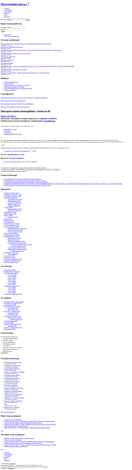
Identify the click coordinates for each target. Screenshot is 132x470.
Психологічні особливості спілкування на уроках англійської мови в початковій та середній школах (31, 50)
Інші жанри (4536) (9, 329)
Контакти (7, 16)
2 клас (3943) (12, 291)
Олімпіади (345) (13, 314)
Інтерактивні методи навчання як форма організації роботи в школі (24, 180)
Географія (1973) (9, 222)
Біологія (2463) (8, 220)
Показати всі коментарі (8, 412)
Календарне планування (10, 349)
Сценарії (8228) (9, 322)
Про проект (7, 12)
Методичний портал (15, 4)
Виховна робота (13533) (11, 236)
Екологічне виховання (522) (16, 241)
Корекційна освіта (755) (11, 252)
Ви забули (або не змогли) (12, 375)
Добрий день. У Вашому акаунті (14, 398)
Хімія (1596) (8, 219)
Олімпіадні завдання (9, 344)
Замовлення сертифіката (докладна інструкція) (15, 107)
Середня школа (13, 154)
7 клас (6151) (12, 281)
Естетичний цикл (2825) (11, 227)
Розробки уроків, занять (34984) (14, 301)
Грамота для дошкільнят (8, 56)
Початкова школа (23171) (12, 286)
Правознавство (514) (17, 251)
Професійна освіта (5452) (12, 271)
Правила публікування (11, 82)
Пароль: (4, 29)
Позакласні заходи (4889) (12, 235)
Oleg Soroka (12, 463)
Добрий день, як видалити (12, 365)
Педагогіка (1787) (9, 256)
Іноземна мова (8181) (10, 198)
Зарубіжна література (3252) (12, 196)
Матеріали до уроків (10, 129)
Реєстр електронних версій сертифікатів (13, 101)
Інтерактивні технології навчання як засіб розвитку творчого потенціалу (26, 182)
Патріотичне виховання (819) (17, 248)
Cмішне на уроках (9, 90)
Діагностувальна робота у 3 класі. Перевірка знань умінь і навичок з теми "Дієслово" (30, 424)
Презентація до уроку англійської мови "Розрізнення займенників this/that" (27, 427)
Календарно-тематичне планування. (12, 47)
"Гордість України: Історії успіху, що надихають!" (16, 53)
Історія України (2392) (14, 209)
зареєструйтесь (16, 161)
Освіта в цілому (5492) (11, 262)
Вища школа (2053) (10, 270)
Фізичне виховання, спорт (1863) (21, 244)
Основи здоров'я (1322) (18, 246)
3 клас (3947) (12, 289)
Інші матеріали (7, 351)
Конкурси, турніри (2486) (12, 311)
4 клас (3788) (12, 287)
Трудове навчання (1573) (11, 225)
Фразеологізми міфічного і (12, 368)
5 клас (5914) (12, 284)
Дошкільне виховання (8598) (13, 294)
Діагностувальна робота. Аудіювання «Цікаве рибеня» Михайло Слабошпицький (29, 421)
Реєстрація (7, 34)
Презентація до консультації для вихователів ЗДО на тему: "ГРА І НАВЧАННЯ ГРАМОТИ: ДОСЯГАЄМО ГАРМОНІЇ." (37, 66)
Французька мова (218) (15, 202)
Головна (6, 8)
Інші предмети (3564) (10, 233)
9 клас (22, 154)
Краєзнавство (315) (14, 239)
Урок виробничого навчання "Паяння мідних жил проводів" (22, 179)
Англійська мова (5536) (15, 199)
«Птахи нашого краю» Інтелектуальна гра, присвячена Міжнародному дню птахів (26, 44)
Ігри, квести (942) (13, 313)
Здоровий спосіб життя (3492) (17, 243)
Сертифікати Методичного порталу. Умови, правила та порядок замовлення (24, 97)
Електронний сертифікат (12, 381)
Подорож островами (7, 63)
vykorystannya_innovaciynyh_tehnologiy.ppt (17, 151)
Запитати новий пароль (11, 36)
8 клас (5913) (12, 279)
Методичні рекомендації (10, 338)
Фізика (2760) (8, 215)
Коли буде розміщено (10, 385)
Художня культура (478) (15, 231)
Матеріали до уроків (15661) (13, 303)
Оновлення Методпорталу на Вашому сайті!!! (18, 88)
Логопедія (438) (13, 254)
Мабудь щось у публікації (12, 407)
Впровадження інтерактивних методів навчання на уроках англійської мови (27, 185)
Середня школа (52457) (11, 273)
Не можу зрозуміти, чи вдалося (13, 388)
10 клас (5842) (12, 276)
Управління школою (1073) (12, 260)
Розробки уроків (8, 340)
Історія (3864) (8, 207)
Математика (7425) (10, 212)
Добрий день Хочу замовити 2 (13, 394)
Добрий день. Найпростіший (13, 391)
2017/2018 (7, 131)
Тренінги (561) (12, 326)
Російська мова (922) (14, 206)
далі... (2, 430)
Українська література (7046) (13, 194)
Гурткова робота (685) (11, 321)
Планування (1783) (10, 305)
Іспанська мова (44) (14, 204)
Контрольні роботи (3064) (12, 306)
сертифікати (49, 121)
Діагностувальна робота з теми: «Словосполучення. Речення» (23, 423)
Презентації (7, 132)
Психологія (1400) (9, 257)
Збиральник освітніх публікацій (14, 87)
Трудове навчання (16, 158)
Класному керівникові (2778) (13, 259)
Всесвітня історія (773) (15, 210)
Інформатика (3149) (10, 214)
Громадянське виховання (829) (17, 249)
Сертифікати (8, 10)
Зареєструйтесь (8, 116)
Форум (6, 13)
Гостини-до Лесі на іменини (13, 419)
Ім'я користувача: (6, 27)
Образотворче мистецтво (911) (17, 228)
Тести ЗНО (6, 345)
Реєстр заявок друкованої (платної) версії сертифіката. (17, 104)
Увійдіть (6, 161)
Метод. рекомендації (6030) (12, 324)
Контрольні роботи (9, 342)
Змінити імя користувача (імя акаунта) (16, 426)
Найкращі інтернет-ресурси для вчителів (16, 85)
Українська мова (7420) (11, 193)
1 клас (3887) (12, 292)
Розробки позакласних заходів (12, 347)
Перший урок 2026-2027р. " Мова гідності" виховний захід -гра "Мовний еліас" (25, 73)
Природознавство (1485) (11, 223)
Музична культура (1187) (15, 230)
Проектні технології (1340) (12, 316)
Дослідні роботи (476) (14, 318)
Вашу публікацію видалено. (12, 362)
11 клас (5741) (12, 274)
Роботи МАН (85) (16, 319)
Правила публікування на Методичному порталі (19, 438)
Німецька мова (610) (14, 201)
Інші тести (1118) (13, 310)
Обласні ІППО (8, 83)
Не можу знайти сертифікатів (13, 401)
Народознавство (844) (14, 238)
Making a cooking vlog (7, 60)
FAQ (5, 15)
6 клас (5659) (12, 283)
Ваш (5, 404)
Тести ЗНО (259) (13, 308)
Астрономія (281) (13, 217)
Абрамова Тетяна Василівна (12, 134)
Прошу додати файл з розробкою (14, 372)
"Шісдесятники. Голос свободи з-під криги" (14, 69)
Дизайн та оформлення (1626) (13, 327)
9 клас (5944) (12, 278)
